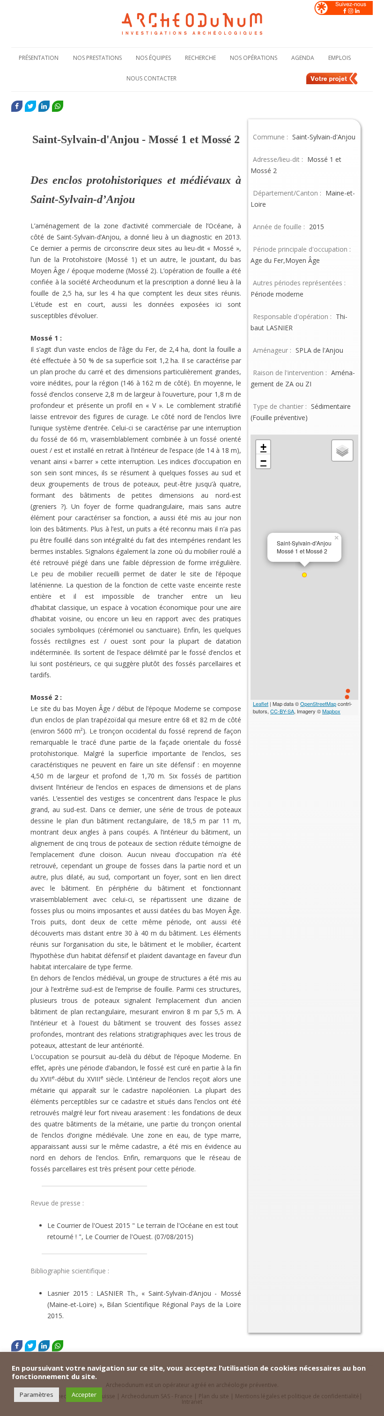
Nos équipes (153, 58)
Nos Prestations (97, 58)
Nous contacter (151, 78)
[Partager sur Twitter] (30, 106)
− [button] (263, 461)
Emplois (339, 58)
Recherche (200, 58)
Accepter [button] (84, 1394)
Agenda (302, 58)
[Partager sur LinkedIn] (44, 106)
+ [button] (263, 447)
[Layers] (342, 450)
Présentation (39, 58)
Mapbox (331, 711)
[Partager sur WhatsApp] (57, 106)
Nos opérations (253, 58)
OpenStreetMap (318, 703)
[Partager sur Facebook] (16, 106)
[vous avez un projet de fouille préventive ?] (332, 83)
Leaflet (260, 703)
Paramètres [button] (36, 1394)
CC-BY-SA (282, 711)
